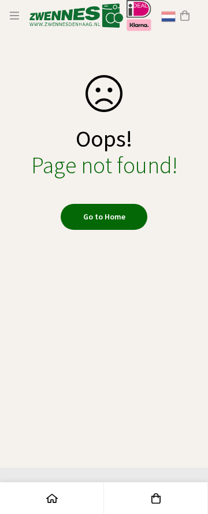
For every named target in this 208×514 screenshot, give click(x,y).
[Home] (52, 498)
